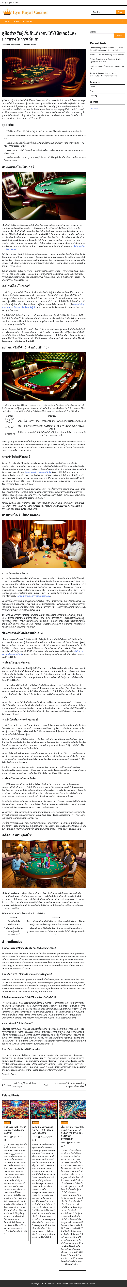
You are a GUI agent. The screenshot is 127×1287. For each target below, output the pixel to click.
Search (93, 32)
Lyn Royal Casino (54, 1283)
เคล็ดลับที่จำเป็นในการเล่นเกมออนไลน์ (33, 596)
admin (33, 44)
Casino (7, 21)
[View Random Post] (122, 21)
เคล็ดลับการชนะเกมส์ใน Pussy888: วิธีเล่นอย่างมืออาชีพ (42, 1129)
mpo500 (94, 108)
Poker (16, 21)
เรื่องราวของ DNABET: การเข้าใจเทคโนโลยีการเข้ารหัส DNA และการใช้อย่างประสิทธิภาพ (72, 1132)
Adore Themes (89, 1283)
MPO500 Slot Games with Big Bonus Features (107, 55)
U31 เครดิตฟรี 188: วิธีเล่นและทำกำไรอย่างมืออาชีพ (15, 1129)
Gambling (27, 21)
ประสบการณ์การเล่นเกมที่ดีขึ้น (38, 472)
